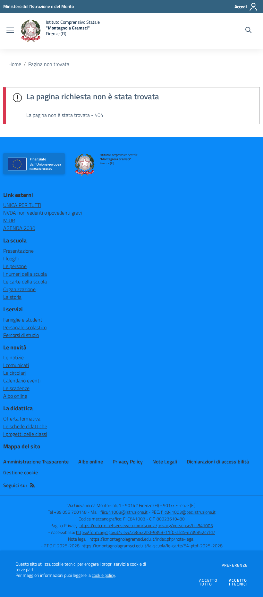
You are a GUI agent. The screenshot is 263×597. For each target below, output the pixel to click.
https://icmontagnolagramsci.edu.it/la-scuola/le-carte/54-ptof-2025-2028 (152, 545)
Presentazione (18, 251)
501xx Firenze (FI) (179, 505)
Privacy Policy (128, 461)
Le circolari (14, 373)
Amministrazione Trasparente (36, 461)
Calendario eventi (21, 380)
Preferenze (235, 565)
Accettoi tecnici (238, 582)
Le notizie (13, 357)
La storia (12, 297)
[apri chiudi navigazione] (10, 31)
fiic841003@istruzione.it (124, 512)
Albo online (15, 396)
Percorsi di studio (21, 335)
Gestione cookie (20, 472)
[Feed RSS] (32, 485)
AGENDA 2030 (19, 228)
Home (14, 64)
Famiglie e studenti (23, 319)
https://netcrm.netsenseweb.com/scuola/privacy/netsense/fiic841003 (146, 525)
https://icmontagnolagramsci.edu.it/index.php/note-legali (142, 539)
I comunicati (16, 365)
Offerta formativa (21, 418)
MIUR (9, 220)
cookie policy (103, 575)
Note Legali (164, 461)
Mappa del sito (21, 446)
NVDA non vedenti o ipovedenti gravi (42, 213)
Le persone (15, 266)
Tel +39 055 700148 (67, 512)
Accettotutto (208, 582)
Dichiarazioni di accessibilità (218, 461)
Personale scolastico (25, 327)
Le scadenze (16, 388)
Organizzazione (19, 289)
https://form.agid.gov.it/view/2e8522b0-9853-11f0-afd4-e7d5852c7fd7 (145, 532)
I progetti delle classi (25, 434)
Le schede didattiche (25, 426)
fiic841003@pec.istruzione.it (188, 512)
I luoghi (11, 258)
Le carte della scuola (25, 281)
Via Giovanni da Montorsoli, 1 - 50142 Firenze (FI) (113, 505)
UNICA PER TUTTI (22, 205)
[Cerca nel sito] (248, 31)
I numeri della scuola (25, 274)
